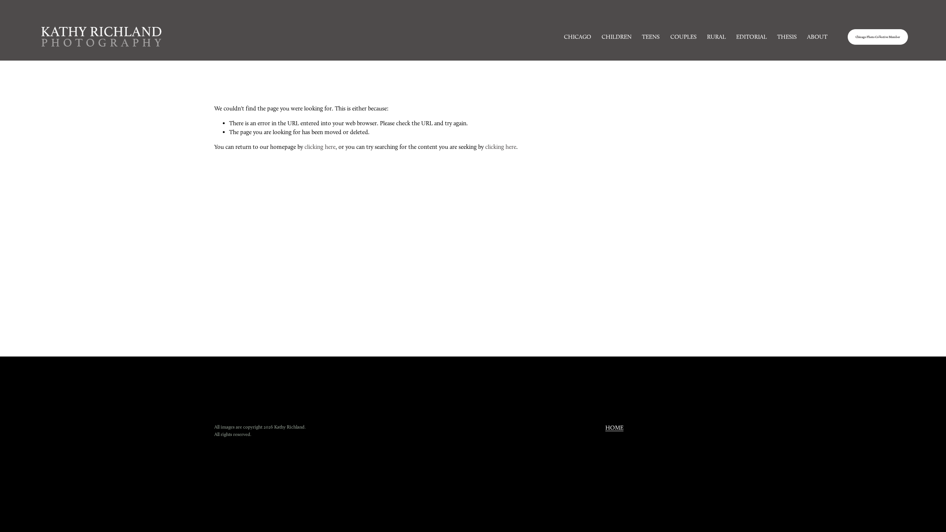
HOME (614, 427)
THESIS (787, 36)
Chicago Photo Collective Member (877, 37)
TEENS (651, 36)
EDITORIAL (751, 36)
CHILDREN (617, 36)
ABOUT (817, 36)
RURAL (716, 36)
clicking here (320, 146)
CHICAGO (577, 36)
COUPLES (683, 36)
